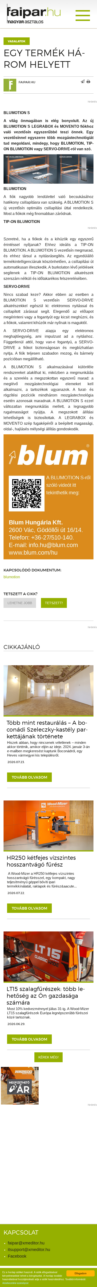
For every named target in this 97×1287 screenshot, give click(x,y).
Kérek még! (48, 1057)
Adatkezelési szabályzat (15, 1283)
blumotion (12, 577)
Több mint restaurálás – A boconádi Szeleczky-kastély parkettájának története (47, 729)
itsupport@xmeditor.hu (29, 1249)
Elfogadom (80, 1273)
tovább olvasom (29, 777)
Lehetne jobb (20, 603)
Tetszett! (54, 603)
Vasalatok (16, 41)
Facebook (17, 1256)
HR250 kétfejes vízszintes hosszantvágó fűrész (41, 861)
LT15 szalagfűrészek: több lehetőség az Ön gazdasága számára (46, 996)
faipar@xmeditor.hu (26, 1243)
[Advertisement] (48, 1157)
